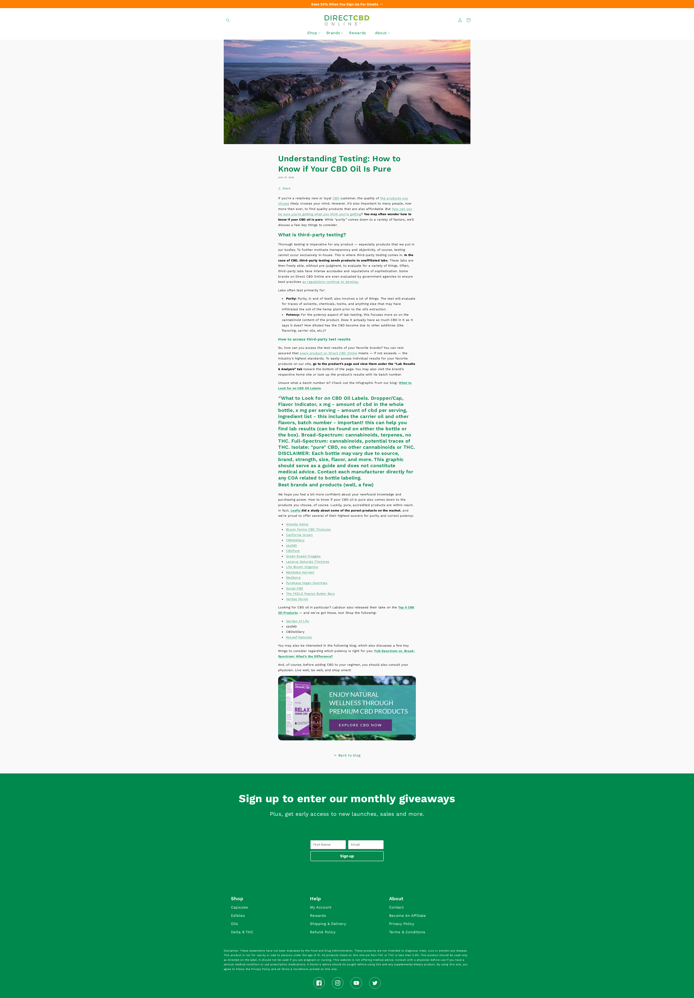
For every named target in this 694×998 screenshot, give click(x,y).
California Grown (299, 535)
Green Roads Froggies (303, 556)
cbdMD (291, 545)
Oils (234, 924)
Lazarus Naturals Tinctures (307, 561)
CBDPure (293, 551)
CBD (336, 198)
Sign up (347, 856)
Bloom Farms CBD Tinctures (308, 529)
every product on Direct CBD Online (328, 353)
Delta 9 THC (242, 932)
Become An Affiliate (407, 915)
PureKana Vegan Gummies (306, 583)
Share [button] (286, 188)
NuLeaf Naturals (299, 637)
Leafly (296, 510)
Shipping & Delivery (328, 924)
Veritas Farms (297, 599)
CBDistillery (295, 540)
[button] (228, 20)
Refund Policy (322, 932)
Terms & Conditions (407, 932)
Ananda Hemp (297, 524)
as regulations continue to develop (330, 281)
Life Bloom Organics (302, 567)
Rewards (318, 915)
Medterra (293, 577)
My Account (320, 907)
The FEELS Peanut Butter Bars (310, 593)
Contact (396, 907)
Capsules (239, 907)
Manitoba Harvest (300, 572)
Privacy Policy (401, 924)
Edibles (238, 915)
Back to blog (349, 755)
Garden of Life (297, 621)
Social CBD (294, 588)
